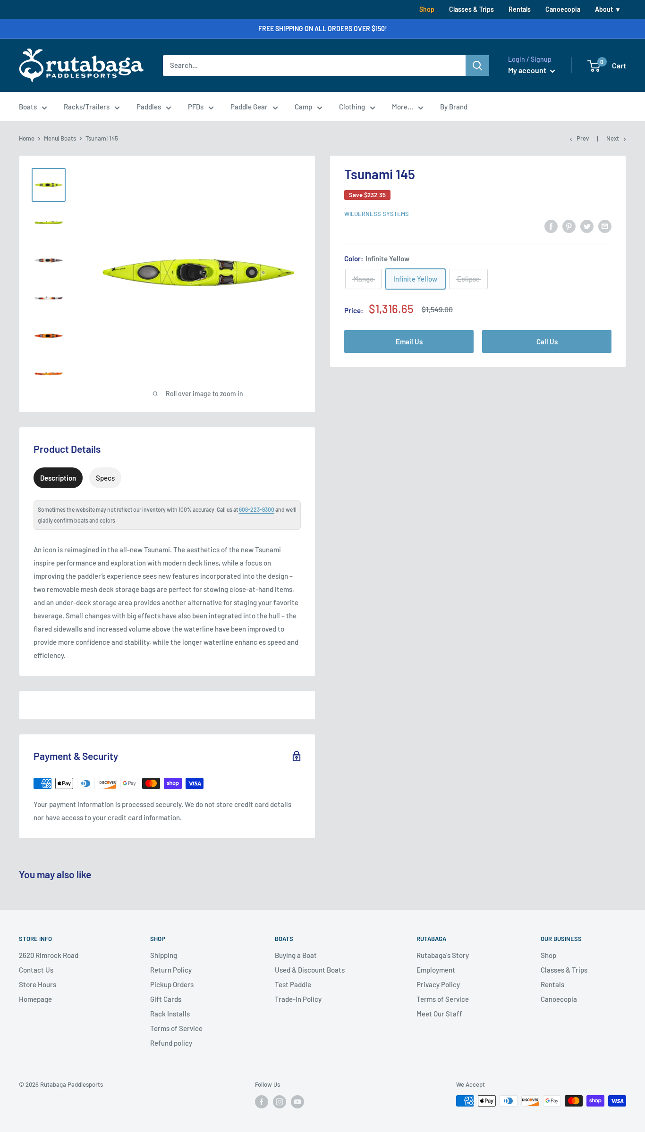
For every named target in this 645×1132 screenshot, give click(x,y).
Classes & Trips (471, 9)
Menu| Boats (60, 138)
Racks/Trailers (87, 106)
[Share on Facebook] (551, 226)
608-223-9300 (256, 509)
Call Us (547, 341)
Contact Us (36, 970)
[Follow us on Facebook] (261, 1101)
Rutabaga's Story (442, 955)
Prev (583, 138)
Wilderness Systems (376, 213)
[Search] (477, 65)
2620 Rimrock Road (48, 955)
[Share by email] (604, 226)
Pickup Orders (172, 984)
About (604, 9)
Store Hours (37, 984)
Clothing (352, 106)
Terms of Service (176, 1028)
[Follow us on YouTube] (297, 1101)
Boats (28, 106)
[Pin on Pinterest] (569, 226)
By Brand (453, 106)
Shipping (163, 955)
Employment (435, 970)
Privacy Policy (438, 984)
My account (528, 70)
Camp (303, 106)
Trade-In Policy (298, 999)
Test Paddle (293, 984)
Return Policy (171, 970)
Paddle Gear (249, 106)
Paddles (148, 106)
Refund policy (171, 1043)
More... (402, 106)
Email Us (409, 341)
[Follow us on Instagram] (279, 1101)
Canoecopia (562, 9)
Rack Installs (170, 1013)
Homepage (35, 999)
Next (612, 138)
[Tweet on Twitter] (587, 226)
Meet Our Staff (439, 1013)
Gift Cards (165, 999)
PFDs (196, 106)
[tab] (58, 477)
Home (26, 138)
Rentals (520, 9)
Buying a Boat (296, 955)
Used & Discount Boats (310, 970)
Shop (426, 9)
